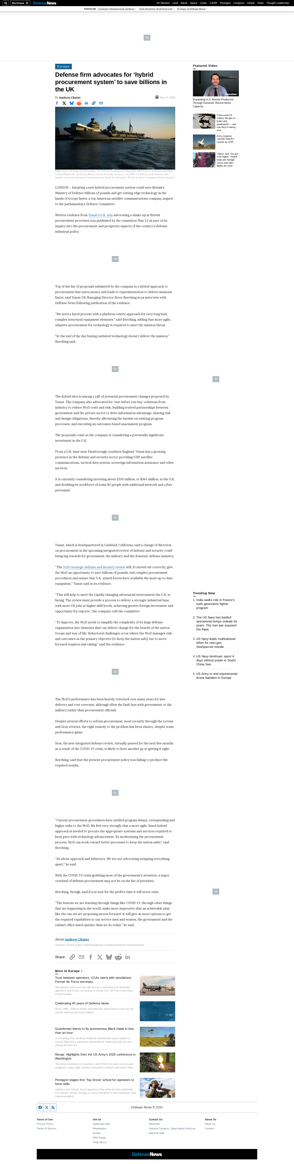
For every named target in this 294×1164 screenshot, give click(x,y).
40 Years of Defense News (191, 8)
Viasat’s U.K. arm (100, 215)
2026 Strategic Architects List (155, 8)
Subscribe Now (101, 1123)
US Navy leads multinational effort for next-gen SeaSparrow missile (215, 642)
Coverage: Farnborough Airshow (116, 8)
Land (175, 3)
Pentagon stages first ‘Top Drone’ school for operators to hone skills (94, 1082)
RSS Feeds (99, 1137)
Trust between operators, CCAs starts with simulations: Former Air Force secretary (93, 979)
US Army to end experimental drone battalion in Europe (216, 675)
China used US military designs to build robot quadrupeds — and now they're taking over (226, 122)
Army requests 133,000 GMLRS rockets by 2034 (225, 139)
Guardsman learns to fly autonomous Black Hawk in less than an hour (94, 1030)
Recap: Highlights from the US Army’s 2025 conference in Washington (95, 1056)
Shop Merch (100, 1142)
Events (97, 1133)
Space (193, 3)
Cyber (203, 3)
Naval (184, 3)
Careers (209, 1128)
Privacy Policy (45, 1123)
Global (250, 3)
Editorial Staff (156, 1133)
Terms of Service (46, 1128)
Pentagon (225, 3)
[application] (216, 83)
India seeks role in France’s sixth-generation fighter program (215, 604)
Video (260, 3)
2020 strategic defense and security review (94, 567)
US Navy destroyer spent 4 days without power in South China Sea (216, 660)
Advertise (154, 1123)
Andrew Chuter (70, 97)
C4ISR (213, 3)
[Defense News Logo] (44, 3)
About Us (210, 1123)
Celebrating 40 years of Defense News (82, 1003)
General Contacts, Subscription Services (172, 1128)
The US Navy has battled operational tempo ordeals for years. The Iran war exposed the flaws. (216, 623)
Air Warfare (163, 3)
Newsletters (99, 1128)
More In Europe (67, 971)
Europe (63, 66)
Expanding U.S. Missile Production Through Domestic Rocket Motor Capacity (213, 103)
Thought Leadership (277, 3)
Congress (238, 3)
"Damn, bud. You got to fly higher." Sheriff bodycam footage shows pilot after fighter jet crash (227, 159)
